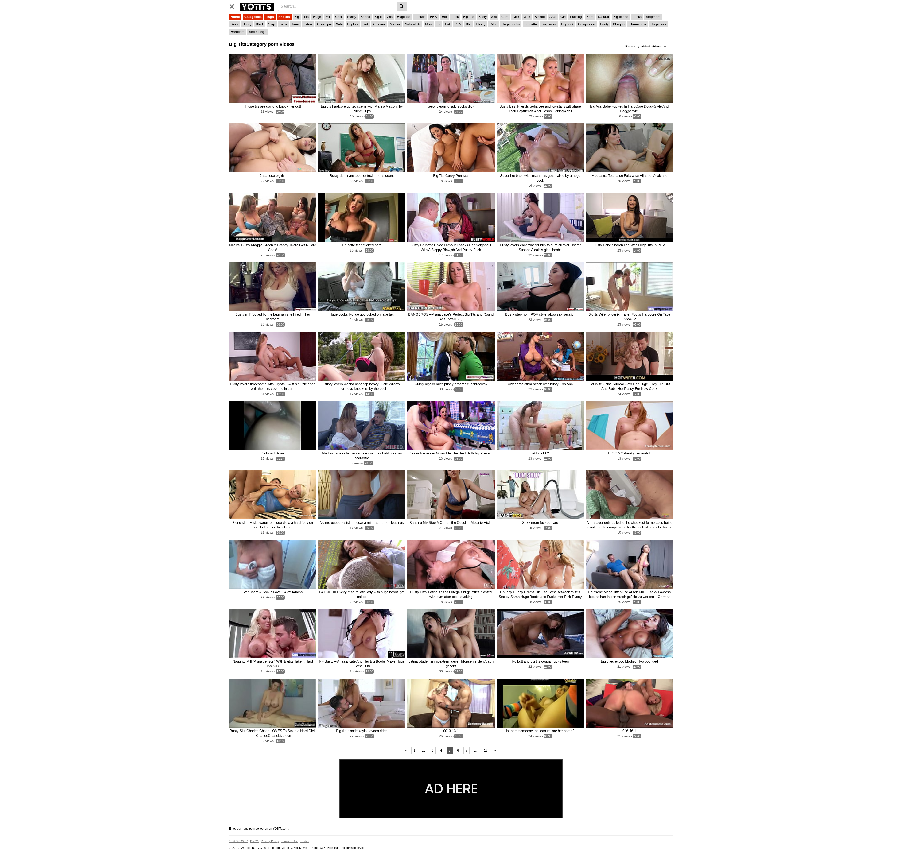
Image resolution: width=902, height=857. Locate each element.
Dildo (493, 24)
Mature (395, 24)
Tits (306, 17)
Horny (246, 24)
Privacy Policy (270, 841)
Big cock (567, 24)
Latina (308, 24)
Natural (603, 17)
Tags (270, 17)
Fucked (420, 17)
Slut (365, 24)
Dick (516, 17)
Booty (604, 24)
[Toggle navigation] (233, 5)
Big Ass (352, 24)
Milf (328, 17)
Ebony (480, 24)
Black (260, 24)
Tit (439, 24)
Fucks (637, 17)
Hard (590, 17)
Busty (482, 17)
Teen (295, 24)
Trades (304, 841)
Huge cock (658, 24)
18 (486, 750)
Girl (563, 17)
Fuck (455, 17)
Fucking (576, 17)
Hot (444, 17)
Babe (283, 24)
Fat (447, 24)
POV (458, 24)
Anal (552, 17)
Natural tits (413, 24)
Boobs (365, 17)
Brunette (530, 24)
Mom (429, 24)
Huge (317, 17)
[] (402, 6)
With (527, 17)
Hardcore (238, 32)
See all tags (257, 32)
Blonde (540, 17)
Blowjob (619, 24)
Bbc (468, 24)
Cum (504, 17)
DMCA (254, 841)
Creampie (324, 24)
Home (235, 17)
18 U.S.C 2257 (238, 841)
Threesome (637, 24)
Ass (390, 17)
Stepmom (653, 17)
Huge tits (403, 17)
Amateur (379, 24)
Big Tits (468, 17)
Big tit (378, 17)
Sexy (234, 24)
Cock (339, 17)
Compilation (587, 24)
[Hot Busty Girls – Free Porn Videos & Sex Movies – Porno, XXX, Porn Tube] (257, 6)
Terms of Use (289, 841)
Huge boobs (511, 24)
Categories (253, 17)
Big (296, 17)
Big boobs (620, 17)
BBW (433, 17)
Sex (494, 17)
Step (271, 24)
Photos (284, 17)
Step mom (549, 24)
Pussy (351, 17)
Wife (339, 24)
